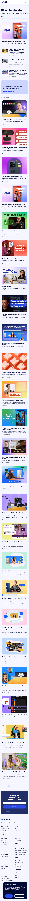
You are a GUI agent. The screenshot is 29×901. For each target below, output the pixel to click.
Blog (16, 828)
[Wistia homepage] (5, 2)
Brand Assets (17, 879)
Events (16, 830)
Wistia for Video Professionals (7, 880)
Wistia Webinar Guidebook (20, 848)
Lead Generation (4, 858)
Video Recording (4, 866)
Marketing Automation (5, 859)
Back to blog (4, 7)
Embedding (3, 840)
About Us (17, 877)
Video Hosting (4, 838)
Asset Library (17, 834)
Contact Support (18, 866)
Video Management (5, 844)
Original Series (18, 840)
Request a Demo (4, 832)
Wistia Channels (4, 846)
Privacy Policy (8, 892)
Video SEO (3, 861)
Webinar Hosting (4, 856)
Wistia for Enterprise (5, 878)
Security (16, 870)
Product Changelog (19, 862)
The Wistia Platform (5, 828)
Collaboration (3, 871)
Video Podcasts (4, 849)
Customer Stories (18, 832)
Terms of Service (21, 809)
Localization (3, 847)
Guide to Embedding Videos (20, 852)
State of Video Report (19, 844)
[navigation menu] (25, 2)
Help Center (17, 858)
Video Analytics (4, 851)
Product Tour (3, 830)
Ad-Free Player (4, 842)
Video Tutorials (18, 838)
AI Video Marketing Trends (20, 846)
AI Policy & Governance (19, 872)
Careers (16, 881)
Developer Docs (18, 860)
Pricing (2, 834)
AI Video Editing (4, 870)
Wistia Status (17, 864)
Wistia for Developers (5, 876)
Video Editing (3, 868)
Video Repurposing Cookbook (21, 850)
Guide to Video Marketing (20, 854)
